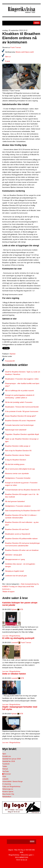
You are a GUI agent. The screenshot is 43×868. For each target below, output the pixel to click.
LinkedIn (5, 779)
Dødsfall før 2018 (8, 761)
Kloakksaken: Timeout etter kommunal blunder (22, 407)
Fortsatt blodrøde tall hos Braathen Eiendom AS (22, 490)
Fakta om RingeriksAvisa (11, 786)
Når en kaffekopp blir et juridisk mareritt (19, 390)
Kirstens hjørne (7, 791)
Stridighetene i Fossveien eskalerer (18, 506)
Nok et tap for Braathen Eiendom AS (18, 450)
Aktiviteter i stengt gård (13, 555)
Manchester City (8, 794)
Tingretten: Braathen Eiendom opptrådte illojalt (22, 434)
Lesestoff (14, 642)
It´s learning (6, 784)
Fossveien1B (10, 361)
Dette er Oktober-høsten (14, 674)
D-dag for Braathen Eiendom (15, 460)
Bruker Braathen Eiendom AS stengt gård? (20, 416)
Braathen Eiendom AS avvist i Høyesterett (20, 420)
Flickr (4, 776)
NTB (21, 609)
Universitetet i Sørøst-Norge (12, 781)
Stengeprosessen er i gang (15, 559)
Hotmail (5, 769)
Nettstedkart (6, 796)
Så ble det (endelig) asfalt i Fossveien (18, 402)
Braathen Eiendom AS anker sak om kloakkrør (22, 550)
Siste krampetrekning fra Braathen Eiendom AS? (22, 510)
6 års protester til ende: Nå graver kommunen (21, 411)
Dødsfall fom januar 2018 (11, 759)
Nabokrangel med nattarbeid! (15, 430)
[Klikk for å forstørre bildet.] (21, 76)
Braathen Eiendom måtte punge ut (17, 446)
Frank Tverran (15, 47)
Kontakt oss (6, 756)
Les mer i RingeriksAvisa (11, 636)
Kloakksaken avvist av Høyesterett (17, 534)
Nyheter (13, 354)
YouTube (5, 771)
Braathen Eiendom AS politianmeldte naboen (21, 538)
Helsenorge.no (7, 789)
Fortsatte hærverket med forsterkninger (19, 425)
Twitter (4, 766)
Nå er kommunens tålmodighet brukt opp (20, 469)
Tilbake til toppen (8, 591)
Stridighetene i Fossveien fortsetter (18, 478)
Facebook (6, 764)
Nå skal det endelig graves (14, 464)
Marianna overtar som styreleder (17, 473)
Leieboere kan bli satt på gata (16, 576)
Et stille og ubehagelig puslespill (18, 638)
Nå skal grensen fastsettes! (15, 501)
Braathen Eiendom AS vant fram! (17, 529)
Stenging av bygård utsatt (14, 571)
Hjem (4, 754)
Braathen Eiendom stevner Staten (17, 455)
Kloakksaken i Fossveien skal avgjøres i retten (22, 379)
